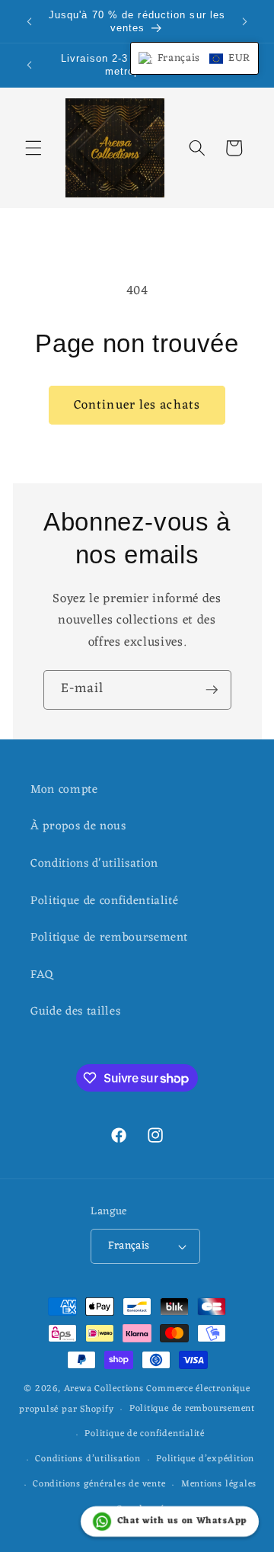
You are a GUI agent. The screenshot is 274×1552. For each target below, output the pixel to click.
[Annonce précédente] (29, 21)
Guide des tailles (75, 1011)
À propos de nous (78, 826)
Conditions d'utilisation (94, 863)
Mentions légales (218, 1484)
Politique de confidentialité (104, 901)
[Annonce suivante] (245, 21)
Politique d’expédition (205, 1459)
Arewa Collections (104, 1388)
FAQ (42, 975)
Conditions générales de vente (99, 1484)
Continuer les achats (137, 405)
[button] (33, 148)
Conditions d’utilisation (87, 1459)
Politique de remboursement (109, 937)
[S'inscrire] (211, 690)
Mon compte (64, 789)
